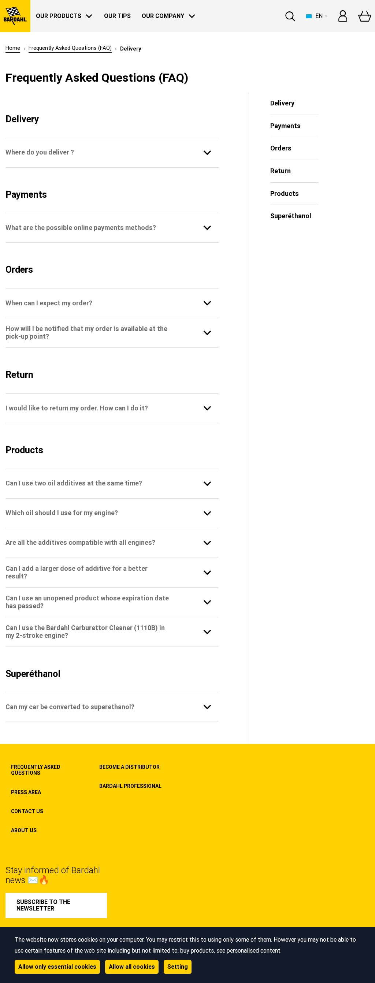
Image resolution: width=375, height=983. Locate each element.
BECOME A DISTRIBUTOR (129, 767)
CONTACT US (27, 811)
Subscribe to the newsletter (43, 905)
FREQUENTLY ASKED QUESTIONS (35, 770)
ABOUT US (24, 830)
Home (12, 48)
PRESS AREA (26, 792)
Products (284, 193)
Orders (281, 148)
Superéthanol (290, 216)
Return (280, 171)
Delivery (282, 103)
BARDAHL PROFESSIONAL (130, 786)
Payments (285, 126)
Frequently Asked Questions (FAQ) (70, 48)
